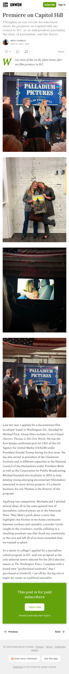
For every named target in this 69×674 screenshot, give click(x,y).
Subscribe (49, 4)
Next (58, 631)
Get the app (51, 658)
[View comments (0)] (17, 51)
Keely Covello (18, 40)
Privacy (40, 646)
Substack (18, 666)
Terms (49, 646)
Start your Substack (25, 658)
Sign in (62, 4)
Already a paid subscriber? (34, 615)
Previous (13, 631)
